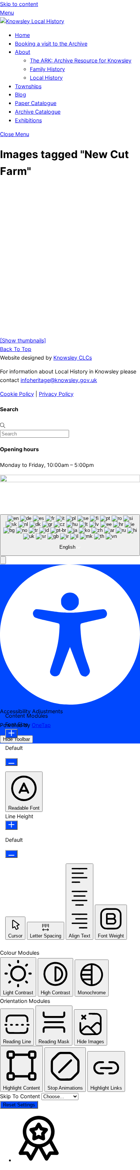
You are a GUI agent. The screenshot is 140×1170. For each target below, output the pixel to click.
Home (22, 35)
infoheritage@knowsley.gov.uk (59, 380)
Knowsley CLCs (72, 357)
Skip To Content (20, 1096)
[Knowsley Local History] (32, 21)
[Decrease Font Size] (11, 762)
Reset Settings (19, 1105)
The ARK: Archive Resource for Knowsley (80, 60)
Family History (47, 69)
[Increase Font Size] (11, 733)
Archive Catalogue (37, 111)
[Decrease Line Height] (11, 854)
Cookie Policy (17, 394)
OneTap (41, 725)
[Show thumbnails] (23, 340)
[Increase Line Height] (11, 825)
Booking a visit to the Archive (51, 43)
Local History (46, 77)
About (22, 52)
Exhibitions (28, 120)
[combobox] (70, 535)
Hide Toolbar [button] (16, 739)
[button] (3, 560)
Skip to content (19, 4)
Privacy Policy (56, 394)
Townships (28, 86)
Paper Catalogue (35, 103)
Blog (20, 94)
